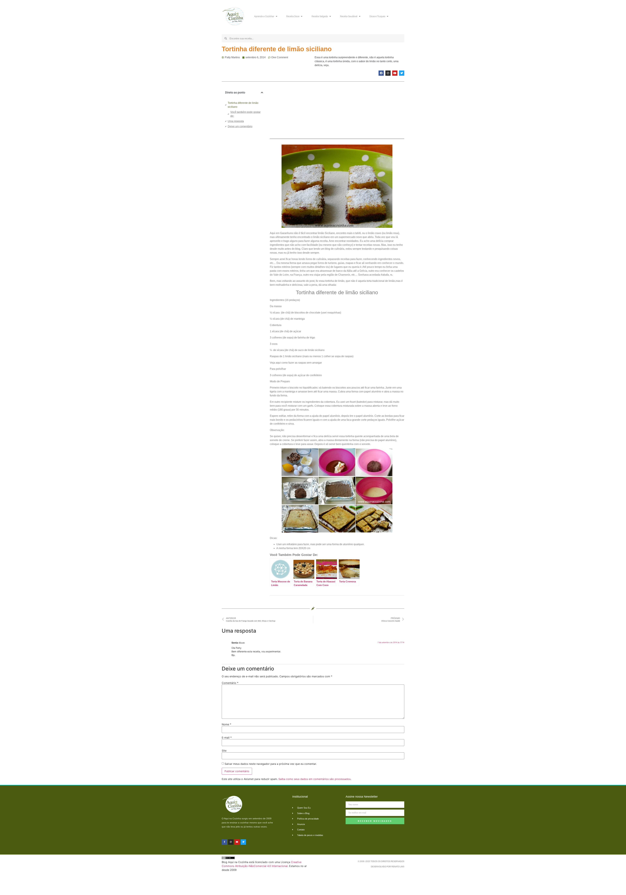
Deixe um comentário (240, 126)
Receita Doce (292, 16)
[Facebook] (381, 73)
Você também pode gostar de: (245, 114)
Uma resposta (236, 121)
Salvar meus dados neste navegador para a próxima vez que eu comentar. (271, 764)
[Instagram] (388, 73)
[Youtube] (394, 73)
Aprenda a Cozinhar (264, 16)
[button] (262, 92)
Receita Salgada (320, 16)
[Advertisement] (244, 185)
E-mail (227, 737)
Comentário (230, 683)
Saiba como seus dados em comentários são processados (314, 779)
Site (224, 750)
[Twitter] (401, 73)
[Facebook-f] (224, 842)
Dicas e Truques (377, 16)
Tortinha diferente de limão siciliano (243, 104)
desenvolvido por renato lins (387, 866)
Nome (226, 724)
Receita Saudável (348, 16)
